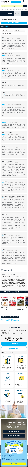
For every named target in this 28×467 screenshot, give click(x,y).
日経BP (7, 274)
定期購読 (10, 13)
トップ (2, 9)
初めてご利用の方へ (14, 349)
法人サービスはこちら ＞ (7, 352)
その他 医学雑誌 (17, 9)
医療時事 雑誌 (15, 321)
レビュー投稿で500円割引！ (15, 22)
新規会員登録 (14, 343)
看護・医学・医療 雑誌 (9, 9)
